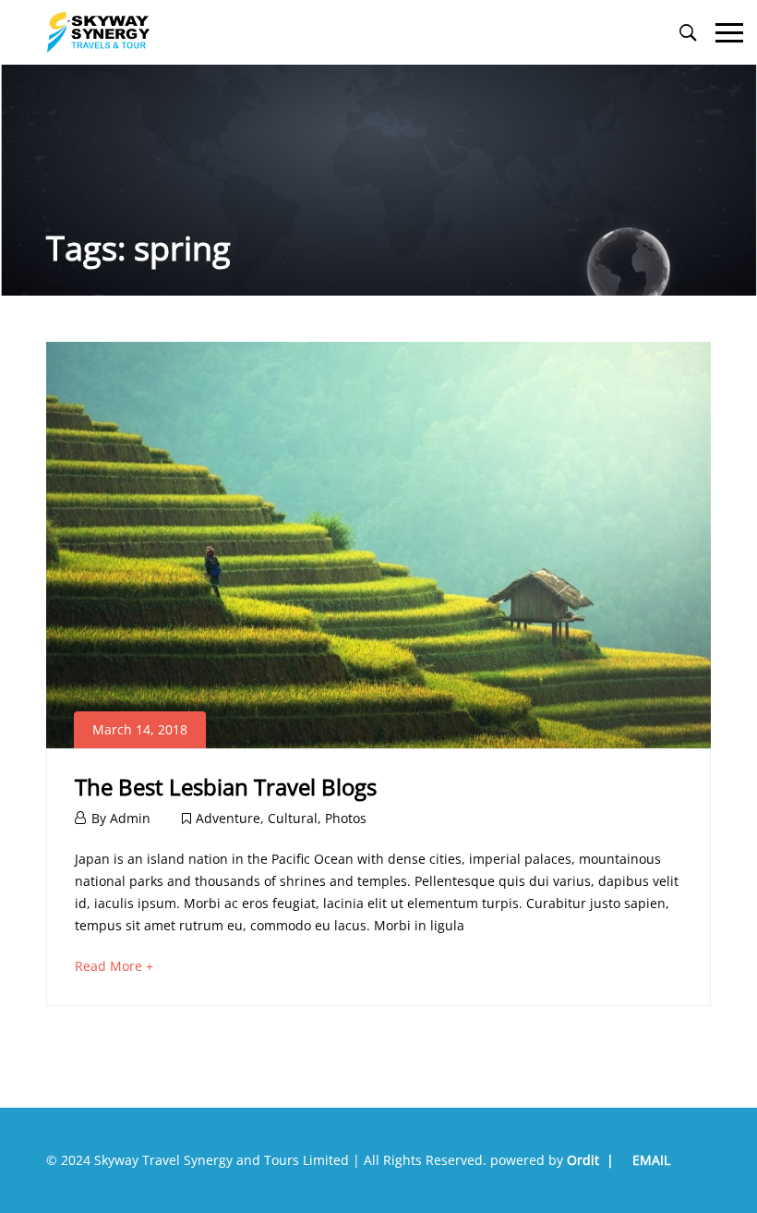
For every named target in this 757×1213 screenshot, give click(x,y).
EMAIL (651, 1160)
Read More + (114, 966)
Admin (130, 818)
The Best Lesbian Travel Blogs (226, 786)
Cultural (293, 818)
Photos (345, 818)
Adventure (228, 818)
